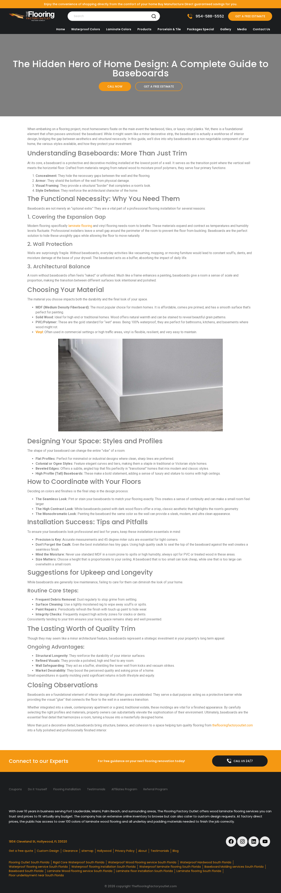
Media (242, 29)
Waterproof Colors (85, 29)
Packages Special (200, 29)
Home (60, 29)
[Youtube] (265, 841)
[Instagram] (242, 841)
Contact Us (261, 29)
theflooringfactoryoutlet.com (232, 725)
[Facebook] (231, 841)
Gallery (225, 29)
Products (144, 29)
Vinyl (39, 332)
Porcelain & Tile (169, 29)
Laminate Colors (118, 29)
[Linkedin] (253, 841)
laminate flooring (80, 226)
